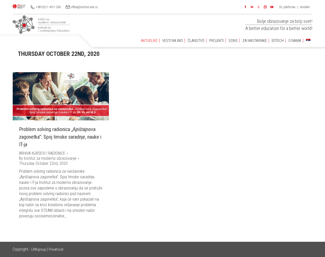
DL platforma (287, 7)
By (47, 158)
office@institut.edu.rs (84, 7)
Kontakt (305, 7)
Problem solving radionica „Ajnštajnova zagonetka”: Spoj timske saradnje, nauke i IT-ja (60, 137)
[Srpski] (308, 41)
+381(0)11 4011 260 (48, 7)
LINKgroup (38, 249)
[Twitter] (258, 7)
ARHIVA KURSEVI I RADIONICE (42, 153)
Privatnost (56, 249)
